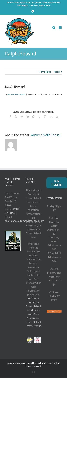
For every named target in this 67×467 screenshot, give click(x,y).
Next (57, 71)
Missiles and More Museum (33, 314)
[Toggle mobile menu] (60, 27)
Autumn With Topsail (16, 94)
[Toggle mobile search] (53, 27)
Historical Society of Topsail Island (33, 302)
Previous (46, 71)
